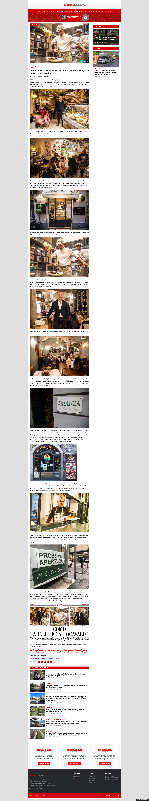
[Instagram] (45, 662)
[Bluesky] (51, 662)
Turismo (101, 11)
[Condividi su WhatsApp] (81, 61)
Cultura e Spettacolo (59, 719)
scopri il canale (44, 763)
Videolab (94, 11)
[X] (48, 662)
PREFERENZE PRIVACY (111, 779)
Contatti (108, 11)
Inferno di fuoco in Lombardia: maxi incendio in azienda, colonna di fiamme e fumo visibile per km (105, 38)
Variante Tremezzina (83, 11)
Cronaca (52, 11)
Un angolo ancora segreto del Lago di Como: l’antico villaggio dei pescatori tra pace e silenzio (105, 72)
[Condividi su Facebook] (84, 61)
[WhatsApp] (39, 662)
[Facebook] (42, 662)
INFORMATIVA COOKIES (111, 778)
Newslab (45, 11)
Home (39, 11)
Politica (55, 695)
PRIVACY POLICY (110, 776)
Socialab (60, 11)
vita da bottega (54, 658)
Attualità (33, 67)
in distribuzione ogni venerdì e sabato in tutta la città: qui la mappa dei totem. (60, 651)
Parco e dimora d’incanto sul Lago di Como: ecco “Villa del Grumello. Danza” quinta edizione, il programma (66, 722)
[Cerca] (118, 11)
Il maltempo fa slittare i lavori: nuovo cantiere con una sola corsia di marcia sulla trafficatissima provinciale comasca (66, 734)
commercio (44, 658)
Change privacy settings (142, 799)
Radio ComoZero (69, 11)
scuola (60, 695)
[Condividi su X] (87, 61)
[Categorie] (30, 11)
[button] (74, 17)
